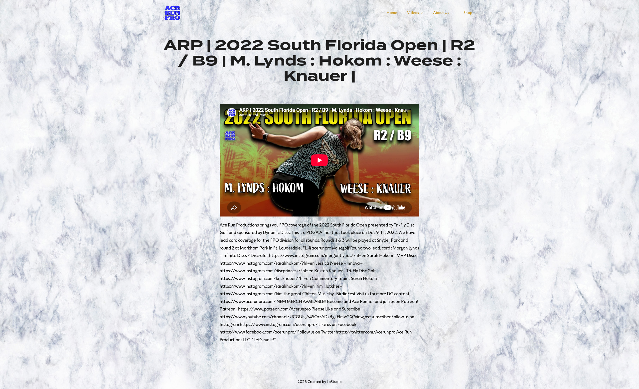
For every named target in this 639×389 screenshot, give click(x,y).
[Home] (172, 11)
